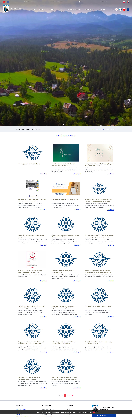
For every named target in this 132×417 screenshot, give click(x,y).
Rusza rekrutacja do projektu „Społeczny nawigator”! (31, 236)
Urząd (41, 9)
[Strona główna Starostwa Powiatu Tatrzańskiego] (6, 8)
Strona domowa (96, 129)
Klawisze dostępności (57, 2)
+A (104, 2)
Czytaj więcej (43, 174)
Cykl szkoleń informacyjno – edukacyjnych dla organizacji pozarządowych (31, 307)
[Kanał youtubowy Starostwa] (4, 1)
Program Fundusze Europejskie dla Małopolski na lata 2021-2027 (29, 378)
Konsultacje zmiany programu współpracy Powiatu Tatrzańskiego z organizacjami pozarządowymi (98, 201)
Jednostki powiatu (74, 9)
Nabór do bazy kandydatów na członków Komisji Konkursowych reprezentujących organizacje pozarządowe (98, 272)
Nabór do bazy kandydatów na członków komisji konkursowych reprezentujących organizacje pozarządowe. (64, 378)
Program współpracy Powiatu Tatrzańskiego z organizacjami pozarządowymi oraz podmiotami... (99, 236)
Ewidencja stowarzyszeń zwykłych (29, 164)
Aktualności (89, 9)
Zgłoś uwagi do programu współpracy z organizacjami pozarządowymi (64, 307)
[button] (116, 9)
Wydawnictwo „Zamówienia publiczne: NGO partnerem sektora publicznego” (32, 200)
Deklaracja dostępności (31, 1)
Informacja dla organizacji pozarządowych (98, 306)
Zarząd (51, 9)
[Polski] (124, 1)
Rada (60, 9)
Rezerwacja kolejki (21, 409)
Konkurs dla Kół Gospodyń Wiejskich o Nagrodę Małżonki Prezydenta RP (30, 271)
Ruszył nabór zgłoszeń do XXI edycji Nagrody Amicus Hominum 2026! (99, 164)
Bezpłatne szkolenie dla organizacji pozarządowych (63, 271)
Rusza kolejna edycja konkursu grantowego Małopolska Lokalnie (98, 342)
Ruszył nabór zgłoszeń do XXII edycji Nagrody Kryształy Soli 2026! (63, 164)
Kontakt (102, 9)
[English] (127, 1)
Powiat (33, 9)
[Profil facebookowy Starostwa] (8, 1)
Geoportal (19, 414)
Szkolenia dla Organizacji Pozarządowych (65, 199)
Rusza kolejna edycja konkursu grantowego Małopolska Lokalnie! (65, 236)
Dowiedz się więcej (87, 412)
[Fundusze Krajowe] (124, 9)
